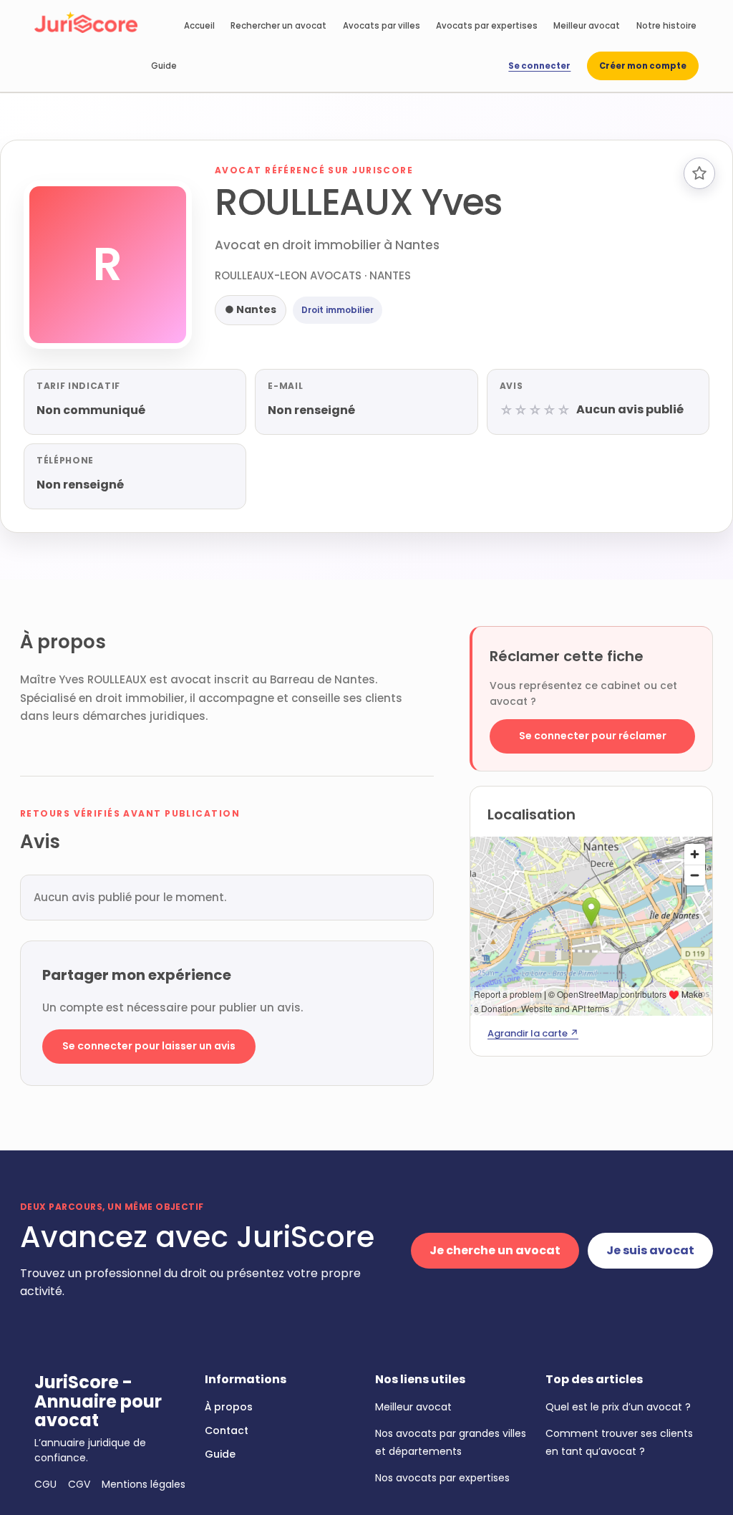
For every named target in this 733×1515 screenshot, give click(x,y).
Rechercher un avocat (278, 26)
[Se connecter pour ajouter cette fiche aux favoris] (699, 173)
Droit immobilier (337, 310)
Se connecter (539, 66)
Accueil (199, 26)
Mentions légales (143, 1484)
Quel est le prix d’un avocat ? (618, 1407)
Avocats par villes (381, 26)
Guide (164, 66)
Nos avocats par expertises (442, 1478)
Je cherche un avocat (494, 1250)
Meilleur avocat (586, 26)
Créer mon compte (642, 66)
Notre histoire (666, 26)
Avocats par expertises (487, 26)
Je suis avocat (650, 1250)
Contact (226, 1430)
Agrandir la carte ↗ (532, 1033)
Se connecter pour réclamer (592, 735)
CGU (45, 1484)
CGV (79, 1484)
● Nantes (250, 309)
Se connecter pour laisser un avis (149, 1046)
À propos (229, 1407)
